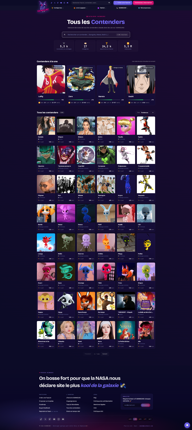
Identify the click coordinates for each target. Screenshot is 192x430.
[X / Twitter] (54, 2)
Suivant (104, 354)
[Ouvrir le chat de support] (187, 425)
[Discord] (67, 2)
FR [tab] (135, 419)
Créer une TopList (122, 3)
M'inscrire (145, 405)
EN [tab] (130, 419)
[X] (45, 419)
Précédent (88, 354)
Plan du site (128, 426)
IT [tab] (150, 419)
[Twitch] (57, 2)
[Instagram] (64, 2)
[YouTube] (61, 2)
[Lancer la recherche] (109, 2)
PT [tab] (145, 419)
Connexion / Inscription (143, 2)
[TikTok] (51, 2)
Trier (138, 112)
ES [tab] (140, 419)
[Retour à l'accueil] (43, 6)
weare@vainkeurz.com (146, 426)
